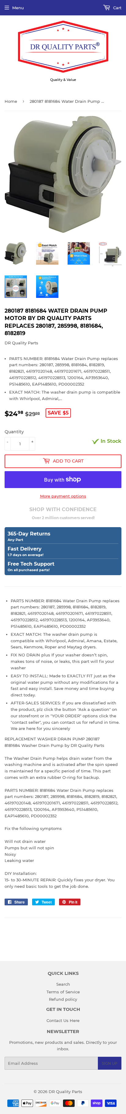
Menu (18, 7)
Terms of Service (63, 991)
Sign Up (109, 1063)
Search (63, 984)
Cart (116, 7)
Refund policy (63, 999)
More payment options (63, 496)
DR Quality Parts (65, 1091)
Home (11, 101)
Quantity (14, 432)
